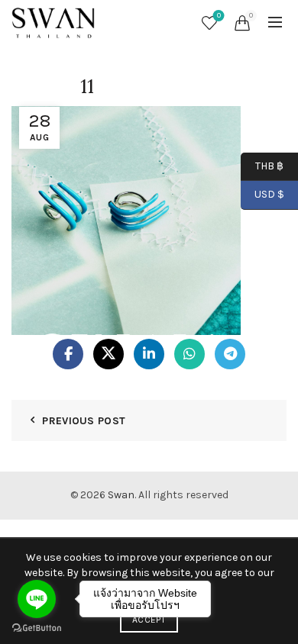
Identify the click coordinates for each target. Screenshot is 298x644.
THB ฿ (262, 165)
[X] (108, 354)
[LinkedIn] (149, 354)
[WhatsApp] (189, 354)
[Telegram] (230, 354)
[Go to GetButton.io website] (36, 628)
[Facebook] (68, 354)
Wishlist (219, 15)
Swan (121, 494)
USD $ (269, 194)
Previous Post (83, 420)
